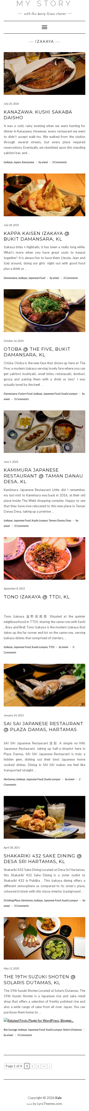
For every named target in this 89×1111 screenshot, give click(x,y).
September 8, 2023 (14, 588)
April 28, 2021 (12, 847)
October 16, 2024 (13, 340)
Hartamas (9, 779)
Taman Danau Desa (60, 520)
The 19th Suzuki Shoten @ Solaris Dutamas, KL (40, 979)
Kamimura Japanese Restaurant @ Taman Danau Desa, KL (43, 475)
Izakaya (8, 162)
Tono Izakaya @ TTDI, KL (37, 597)
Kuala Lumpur (69, 393)
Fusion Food (25, 393)
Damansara (10, 277)
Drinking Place (12, 900)
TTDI (51, 647)
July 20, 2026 (11, 103)
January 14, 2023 (13, 715)
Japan (17, 162)
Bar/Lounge (10, 1029)
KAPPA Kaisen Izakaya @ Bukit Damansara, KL (36, 236)
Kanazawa (28, 162)
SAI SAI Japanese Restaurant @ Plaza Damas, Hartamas (43, 726)
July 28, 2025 (11, 225)
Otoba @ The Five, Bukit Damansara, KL (37, 352)
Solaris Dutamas (72, 1029)
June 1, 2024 (11, 461)
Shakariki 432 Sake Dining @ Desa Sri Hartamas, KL (43, 858)
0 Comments (59, 162)
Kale (58, 1098)
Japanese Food (36, 277)
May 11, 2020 (11, 968)
